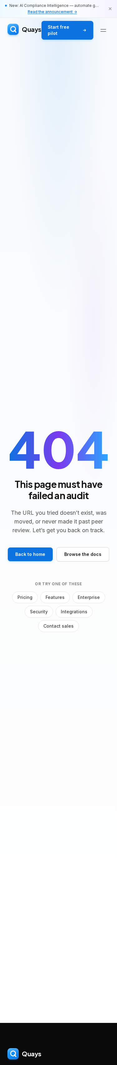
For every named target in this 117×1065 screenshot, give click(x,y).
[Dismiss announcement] (110, 8)
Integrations (74, 611)
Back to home (30, 554)
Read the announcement (52, 11)
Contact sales (58, 626)
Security (39, 611)
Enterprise (89, 597)
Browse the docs (82, 554)
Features (55, 597)
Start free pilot (58, 30)
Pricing (24, 597)
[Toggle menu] (103, 30)
